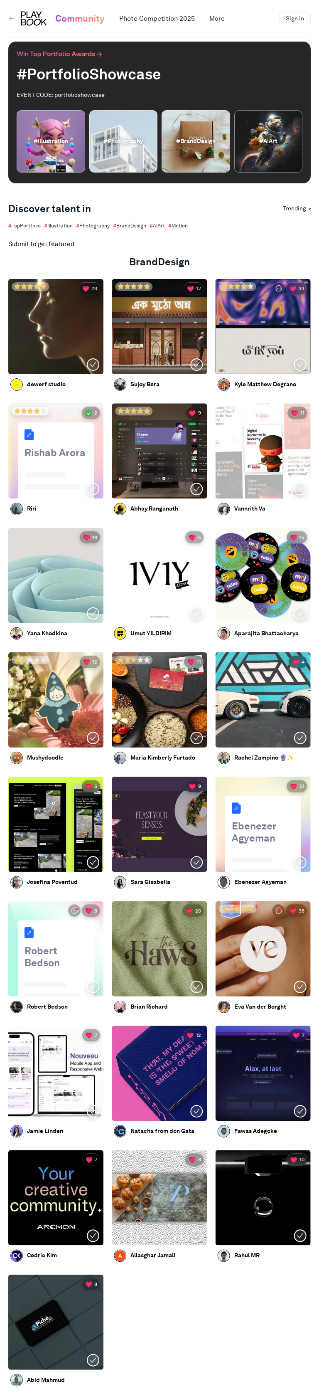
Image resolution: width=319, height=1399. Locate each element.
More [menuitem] (217, 18)
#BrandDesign (129, 225)
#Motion (178, 225)
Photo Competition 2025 (157, 18)
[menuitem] (157, 18)
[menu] (190, 18)
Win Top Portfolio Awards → (59, 53)
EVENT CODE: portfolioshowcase (61, 95)
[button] (55, 949)
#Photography (93, 225)
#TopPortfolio (24, 225)
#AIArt (157, 225)
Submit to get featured (41, 244)
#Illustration (58, 225)
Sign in (295, 18)
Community (80, 18)
